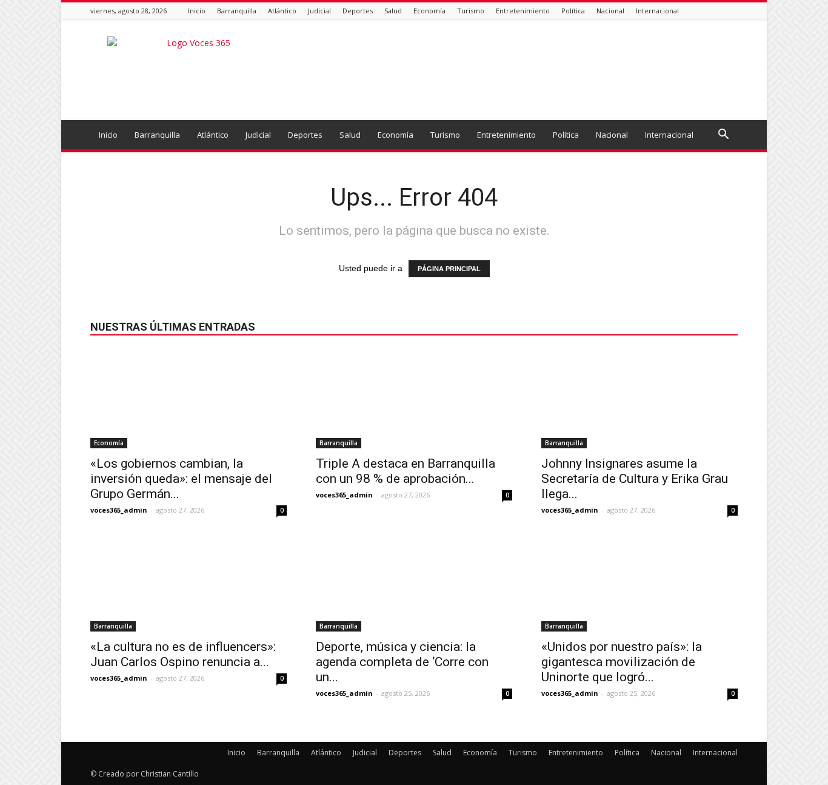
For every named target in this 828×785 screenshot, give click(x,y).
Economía (429, 10)
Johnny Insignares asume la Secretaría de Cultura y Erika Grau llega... (634, 478)
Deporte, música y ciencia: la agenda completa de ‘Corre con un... (402, 661)
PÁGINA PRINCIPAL (449, 268)
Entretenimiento (523, 10)
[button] (723, 135)
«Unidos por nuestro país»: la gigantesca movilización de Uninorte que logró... (621, 661)
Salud (393, 10)
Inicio (196, 10)
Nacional (610, 10)
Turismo (470, 10)
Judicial (319, 10)
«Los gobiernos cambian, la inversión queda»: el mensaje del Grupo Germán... (181, 478)
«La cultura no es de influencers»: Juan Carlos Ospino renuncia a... (183, 654)
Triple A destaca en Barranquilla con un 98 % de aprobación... (405, 471)
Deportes (357, 10)
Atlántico (282, 10)
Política (573, 10)
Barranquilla (236, 10)
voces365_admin (118, 509)
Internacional (657, 10)
